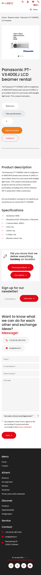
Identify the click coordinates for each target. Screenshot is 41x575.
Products (5, 506)
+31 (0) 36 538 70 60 (17, 340)
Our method (19, 275)
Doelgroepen (7, 514)
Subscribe (28, 298)
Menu (35, 9)
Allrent (25, 557)
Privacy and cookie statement (13, 494)
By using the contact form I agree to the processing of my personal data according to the (19, 424)
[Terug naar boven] (36, 570)
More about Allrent (19, 267)
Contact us (10, 138)
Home (4, 17)
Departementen (8, 510)
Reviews (5, 486)
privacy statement (25, 427)
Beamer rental (13, 17)
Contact (5, 466)
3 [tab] (22, 56)
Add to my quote (11, 130)
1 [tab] (18, 56)
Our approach (7, 482)
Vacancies (6, 490)
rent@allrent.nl (15, 348)
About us (5, 478)
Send (8, 435)
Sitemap (30, 560)
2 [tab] (20, 56)
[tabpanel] (20, 42)
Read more (10, 106)
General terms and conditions (17, 560)
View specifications (13, 113)
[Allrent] (7, 3)
